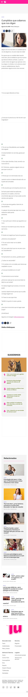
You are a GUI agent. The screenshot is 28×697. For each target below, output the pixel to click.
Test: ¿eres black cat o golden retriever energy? (15, 374)
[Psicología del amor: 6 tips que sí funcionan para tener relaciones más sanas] (14, 470)
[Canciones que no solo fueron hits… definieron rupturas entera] (6, 611)
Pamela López (14, 484)
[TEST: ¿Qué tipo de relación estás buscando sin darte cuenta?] (6, 598)
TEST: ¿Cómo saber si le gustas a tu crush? (17, 577)
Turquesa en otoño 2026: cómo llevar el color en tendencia (14, 396)
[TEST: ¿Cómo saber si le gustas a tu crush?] (6, 575)
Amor (2, 17)
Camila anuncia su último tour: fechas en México (15, 389)
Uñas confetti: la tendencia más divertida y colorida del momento (14, 404)
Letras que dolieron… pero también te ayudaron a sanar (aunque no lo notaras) (13, 588)
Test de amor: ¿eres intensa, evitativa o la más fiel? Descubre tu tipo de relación (13, 505)
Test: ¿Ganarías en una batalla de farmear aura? (15, 411)
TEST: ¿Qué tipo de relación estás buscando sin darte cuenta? (13, 601)
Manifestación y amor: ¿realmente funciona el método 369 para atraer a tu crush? (13, 530)
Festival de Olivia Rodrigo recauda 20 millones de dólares (14, 382)
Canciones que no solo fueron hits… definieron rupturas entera (14, 614)
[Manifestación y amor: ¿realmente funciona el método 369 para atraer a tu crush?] (14, 518)
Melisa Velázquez (15, 26)
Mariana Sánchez (13, 592)
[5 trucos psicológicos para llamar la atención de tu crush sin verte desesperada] (14, 544)
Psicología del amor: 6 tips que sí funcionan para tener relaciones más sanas (13, 481)
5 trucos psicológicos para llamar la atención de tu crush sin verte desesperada (14, 555)
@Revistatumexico (19, 317)
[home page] (5, 2)
